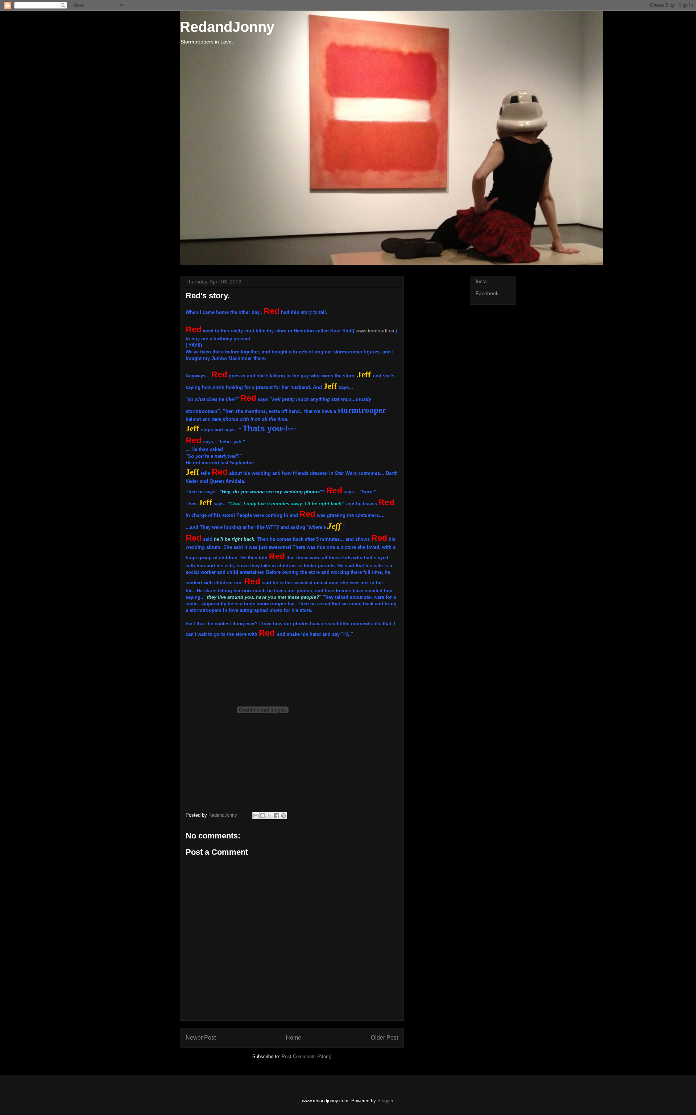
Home (293, 1038)
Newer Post (201, 1038)
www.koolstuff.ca (375, 330)
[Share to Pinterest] (283, 815)
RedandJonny (227, 27)
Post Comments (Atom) (306, 1056)
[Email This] (256, 815)
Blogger (385, 1100)
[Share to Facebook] (276, 815)
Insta (481, 281)
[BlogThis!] (262, 815)
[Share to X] (269, 815)
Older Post (384, 1038)
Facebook (487, 293)
